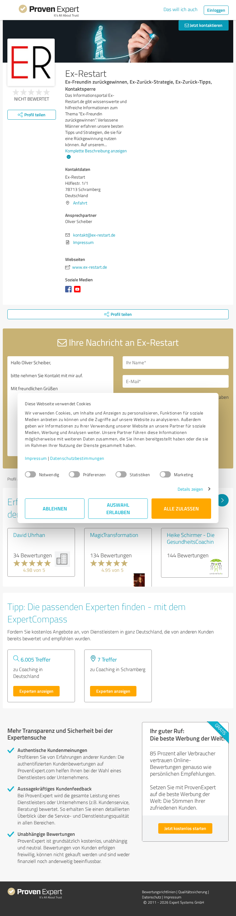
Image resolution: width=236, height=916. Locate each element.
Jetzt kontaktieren (205, 25)
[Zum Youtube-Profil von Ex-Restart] (78, 292)
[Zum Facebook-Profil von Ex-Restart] (69, 292)
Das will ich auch (180, 9)
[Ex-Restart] (31, 62)
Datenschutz (151, 897)
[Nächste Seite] (222, 500)
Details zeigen (190, 489)
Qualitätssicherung (192, 891)
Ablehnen (55, 508)
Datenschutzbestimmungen (77, 458)
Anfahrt (80, 203)
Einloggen (216, 10)
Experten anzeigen (36, 691)
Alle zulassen (181, 508)
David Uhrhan (29, 534)
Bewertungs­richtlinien (158, 891)
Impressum (36, 458)
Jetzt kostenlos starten (185, 828)
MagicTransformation (114, 534)
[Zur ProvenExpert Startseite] (49, 12)
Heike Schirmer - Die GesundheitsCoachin (190, 538)
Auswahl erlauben (118, 508)
